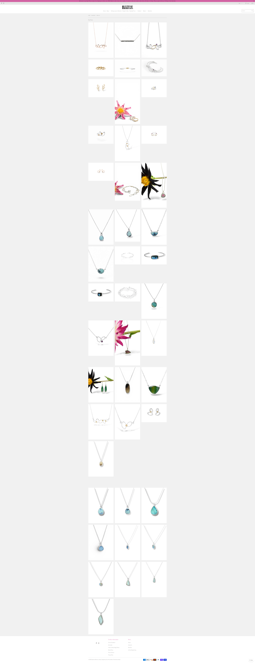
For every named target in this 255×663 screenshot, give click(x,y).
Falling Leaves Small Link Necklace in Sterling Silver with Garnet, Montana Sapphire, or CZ (101, 338)
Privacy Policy (110, 654)
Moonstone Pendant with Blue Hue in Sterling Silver (154, 338)
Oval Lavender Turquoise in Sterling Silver (101, 264)
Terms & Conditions (111, 642)
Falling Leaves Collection (116, 11)
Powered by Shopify (116, 659)
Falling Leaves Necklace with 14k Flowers (101, 422)
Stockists (150, 11)
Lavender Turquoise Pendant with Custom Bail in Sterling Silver (154, 459)
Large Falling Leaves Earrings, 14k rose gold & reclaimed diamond (101, 172)
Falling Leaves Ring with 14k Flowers (101, 135)
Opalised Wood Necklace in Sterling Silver (154, 384)
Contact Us (130, 645)
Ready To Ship (126, 11)
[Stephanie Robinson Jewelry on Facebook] (1, 3)
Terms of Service (111, 652)
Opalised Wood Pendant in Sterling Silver (154, 505)
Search (129, 642)
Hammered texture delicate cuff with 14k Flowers (127, 68)
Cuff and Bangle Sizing (132, 649)
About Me (130, 647)
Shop (108, 11)
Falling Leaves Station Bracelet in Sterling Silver (127, 255)
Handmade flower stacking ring (101, 67)
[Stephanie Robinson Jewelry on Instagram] (3, 3)
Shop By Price (132, 11)
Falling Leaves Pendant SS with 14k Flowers (127, 143)
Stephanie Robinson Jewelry (96, 659)
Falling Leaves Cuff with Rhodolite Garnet (154, 67)
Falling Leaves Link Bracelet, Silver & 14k (127, 182)
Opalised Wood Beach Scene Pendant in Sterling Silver (154, 301)
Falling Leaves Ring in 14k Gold (127, 101)
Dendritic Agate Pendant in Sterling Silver (101, 459)
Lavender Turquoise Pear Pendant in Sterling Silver (101, 505)
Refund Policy (110, 649)
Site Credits (110, 645)
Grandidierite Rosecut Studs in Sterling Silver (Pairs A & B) (127, 616)
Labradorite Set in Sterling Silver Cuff (154, 255)
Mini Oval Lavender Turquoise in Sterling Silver (154, 542)
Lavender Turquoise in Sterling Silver (127, 505)
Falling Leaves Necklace (154, 40)
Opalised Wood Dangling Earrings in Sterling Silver (101, 384)
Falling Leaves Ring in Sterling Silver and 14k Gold (154, 88)
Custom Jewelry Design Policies (113, 647)
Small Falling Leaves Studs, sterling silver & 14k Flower (154, 413)
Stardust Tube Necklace (127, 40)
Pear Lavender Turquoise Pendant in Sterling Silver (127, 225)
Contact (139, 11)
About (144, 11)
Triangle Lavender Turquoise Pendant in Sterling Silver (154, 227)
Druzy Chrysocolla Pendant (101, 616)
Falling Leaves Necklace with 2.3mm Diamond (101, 40)
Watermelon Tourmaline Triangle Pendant (127, 342)
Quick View (101, 45)
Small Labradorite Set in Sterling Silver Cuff (101, 292)
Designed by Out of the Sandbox (107, 659)
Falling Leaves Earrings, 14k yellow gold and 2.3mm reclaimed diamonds (101, 88)
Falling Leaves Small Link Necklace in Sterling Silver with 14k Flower (127, 422)
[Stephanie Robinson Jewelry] (127, 7)
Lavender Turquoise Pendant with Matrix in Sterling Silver (127, 463)
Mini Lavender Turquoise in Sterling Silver (127, 542)
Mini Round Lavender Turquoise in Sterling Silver (101, 579)
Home (104, 11)
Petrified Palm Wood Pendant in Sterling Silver (127, 384)
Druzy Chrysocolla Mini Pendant (127, 579)
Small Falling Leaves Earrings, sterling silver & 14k (154, 135)
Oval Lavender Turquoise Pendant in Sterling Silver (101, 227)
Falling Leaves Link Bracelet (127, 292)
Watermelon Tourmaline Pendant (154, 185)
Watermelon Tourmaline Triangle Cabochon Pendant (154, 616)
